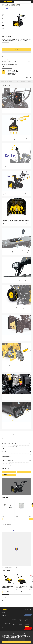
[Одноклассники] (27, 609)
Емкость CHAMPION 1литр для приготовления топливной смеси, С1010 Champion (21, 513)
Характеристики (10, 81)
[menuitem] (7, 614)
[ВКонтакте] (24, 609)
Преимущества (3, 81)
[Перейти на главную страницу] (8, 1)
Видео (17, 81)
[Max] (31, 609)
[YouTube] (25, 609)
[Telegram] (29, 609)
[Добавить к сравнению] (13, 510)
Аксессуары (23, 81)
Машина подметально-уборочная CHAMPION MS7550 (21, 587)
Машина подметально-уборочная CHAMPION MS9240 (7, 587)
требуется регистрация (11, 74)
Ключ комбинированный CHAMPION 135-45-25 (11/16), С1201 (7, 513)
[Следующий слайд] (3, 32)
